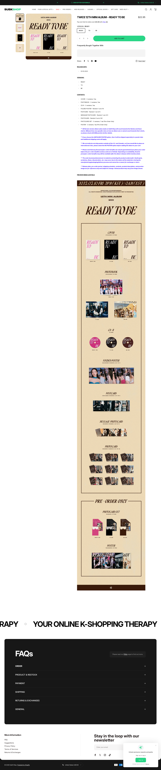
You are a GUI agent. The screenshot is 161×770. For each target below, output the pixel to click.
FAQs (125, 654)
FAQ (5, 740)
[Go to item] (20, 18)
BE (96, 30)
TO (89, 30)
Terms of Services (11, 749)
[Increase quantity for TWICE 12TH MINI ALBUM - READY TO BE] (88, 38)
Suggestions (9, 743)
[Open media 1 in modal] (49, 36)
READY (81, 30)
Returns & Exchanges (12, 752)
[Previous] (58, 2)
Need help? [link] (141, 61)
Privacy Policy (9, 746)
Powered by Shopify (23, 765)
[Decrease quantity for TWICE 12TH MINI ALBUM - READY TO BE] (79, 38)
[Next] (103, 2)
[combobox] (147, 2)
